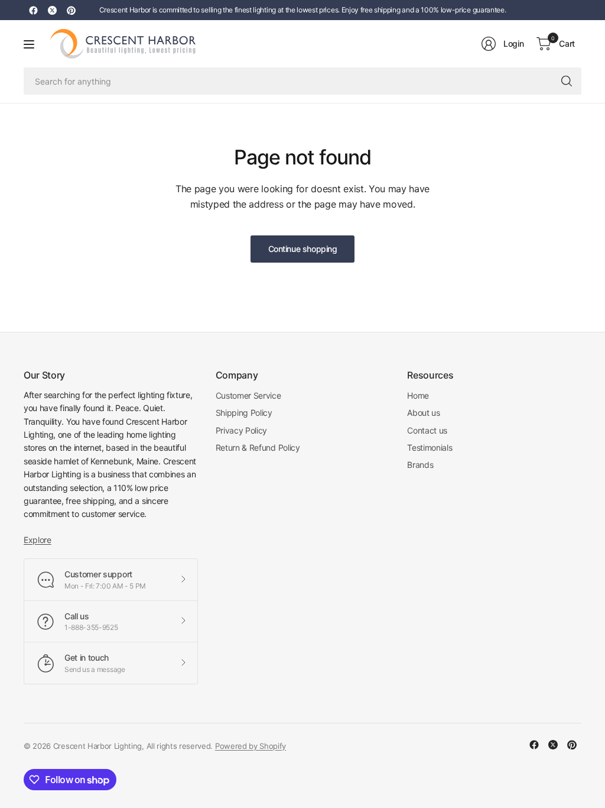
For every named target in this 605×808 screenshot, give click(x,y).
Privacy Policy (242, 430)
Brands (420, 465)
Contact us (427, 430)
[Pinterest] (70, 10)
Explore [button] (37, 540)
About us (423, 413)
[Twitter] (52, 10)
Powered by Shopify (250, 746)
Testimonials (429, 447)
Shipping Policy (244, 413)
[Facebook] (33, 10)
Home (418, 395)
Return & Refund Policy (258, 447)
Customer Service (248, 395)
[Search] (566, 81)
